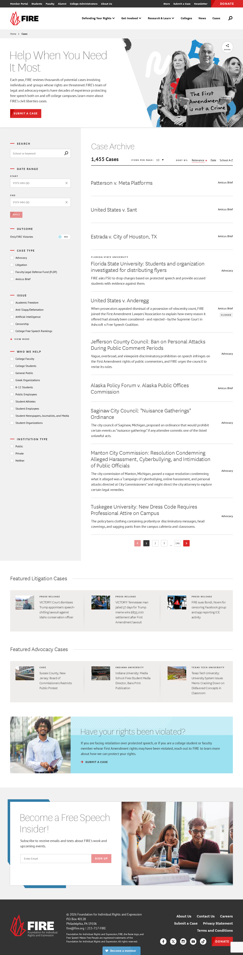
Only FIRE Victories (21, 236)
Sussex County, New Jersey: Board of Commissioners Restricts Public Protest (55, 680)
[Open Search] (230, 18)
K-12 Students (24, 387)
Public (19, 446)
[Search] (67, 153)
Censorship (22, 324)
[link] (25, 18)
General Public (24, 373)
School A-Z (226, 160)
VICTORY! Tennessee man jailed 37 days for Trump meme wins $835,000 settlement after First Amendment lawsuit (131, 612)
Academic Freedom (26, 302)
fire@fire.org (75, 928)
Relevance (198, 160)
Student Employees (27, 408)
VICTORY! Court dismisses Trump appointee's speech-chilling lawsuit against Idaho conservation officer (57, 609)
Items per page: (142, 160)
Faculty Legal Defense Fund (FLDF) (36, 272)
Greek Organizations (27, 380)
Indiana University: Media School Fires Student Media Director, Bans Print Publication (132, 680)
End (13, 195)
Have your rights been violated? (132, 731)
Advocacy (21, 257)
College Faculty (24, 359)
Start (14, 176)
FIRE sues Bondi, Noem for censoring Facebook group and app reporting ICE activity (209, 609)
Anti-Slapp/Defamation (29, 309)
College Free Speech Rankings (33, 331)
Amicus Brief (22, 279)
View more (22, 339)
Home (13, 33)
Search (23, 143)
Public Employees (26, 394)
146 (178, 544)
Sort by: (182, 160)
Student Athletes (25, 401)
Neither (19, 460)
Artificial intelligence (28, 317)
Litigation (21, 265)
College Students (25, 366)
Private (19, 453)
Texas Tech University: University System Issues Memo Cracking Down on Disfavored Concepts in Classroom (208, 683)
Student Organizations (29, 423)
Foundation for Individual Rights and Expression (109, 914)
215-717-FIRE (96, 928)
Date (213, 160)
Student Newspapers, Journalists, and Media (42, 415)
